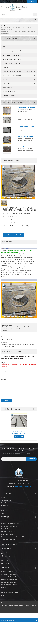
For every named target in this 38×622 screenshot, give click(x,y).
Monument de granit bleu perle (10, 523)
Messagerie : (5, 371)
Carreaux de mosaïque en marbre (10, 542)
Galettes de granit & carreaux (12, 55)
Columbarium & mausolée (11, 47)
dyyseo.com (22, 606)
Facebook (7, 556)
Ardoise (5, 79)
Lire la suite (19, 436)
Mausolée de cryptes (7, 534)
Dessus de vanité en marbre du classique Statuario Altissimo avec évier (18, 345)
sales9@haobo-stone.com (23, 486)
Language (31, 1)
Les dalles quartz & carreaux (11, 63)
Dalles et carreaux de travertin (12, 75)
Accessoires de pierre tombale (12, 51)
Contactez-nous (5, 505)
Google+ (7, 560)
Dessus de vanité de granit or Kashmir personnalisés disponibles (19, 365)
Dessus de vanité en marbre (9, 526)
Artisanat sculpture (9, 96)
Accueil (3, 25)
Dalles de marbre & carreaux (12, 59)
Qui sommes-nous (6, 500)
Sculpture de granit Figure (8, 539)
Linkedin (7, 553)
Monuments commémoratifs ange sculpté (12, 537)
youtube (7, 563)
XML (2, 513)
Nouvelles (4, 503)
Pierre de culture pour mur (8, 531)
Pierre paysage (7, 87)
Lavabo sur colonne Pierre (8, 521)
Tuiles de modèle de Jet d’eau (9, 544)
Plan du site (4, 508)
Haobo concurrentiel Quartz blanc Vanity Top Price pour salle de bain (18, 339)
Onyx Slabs (6, 67)
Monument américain (9, 43)
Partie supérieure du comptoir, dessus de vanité (18, 71)
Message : (4, 379)
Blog (2, 510)
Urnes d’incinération (6, 529)
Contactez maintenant (13, 235)
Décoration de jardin (9, 92)
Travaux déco (7, 83)
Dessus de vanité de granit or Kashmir (12, 327)
